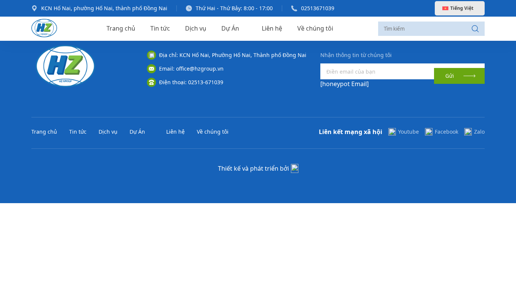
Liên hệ (272, 28)
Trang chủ (121, 28)
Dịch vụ (195, 28)
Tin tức (160, 28)
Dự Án (230, 28)
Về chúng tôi (315, 28)
